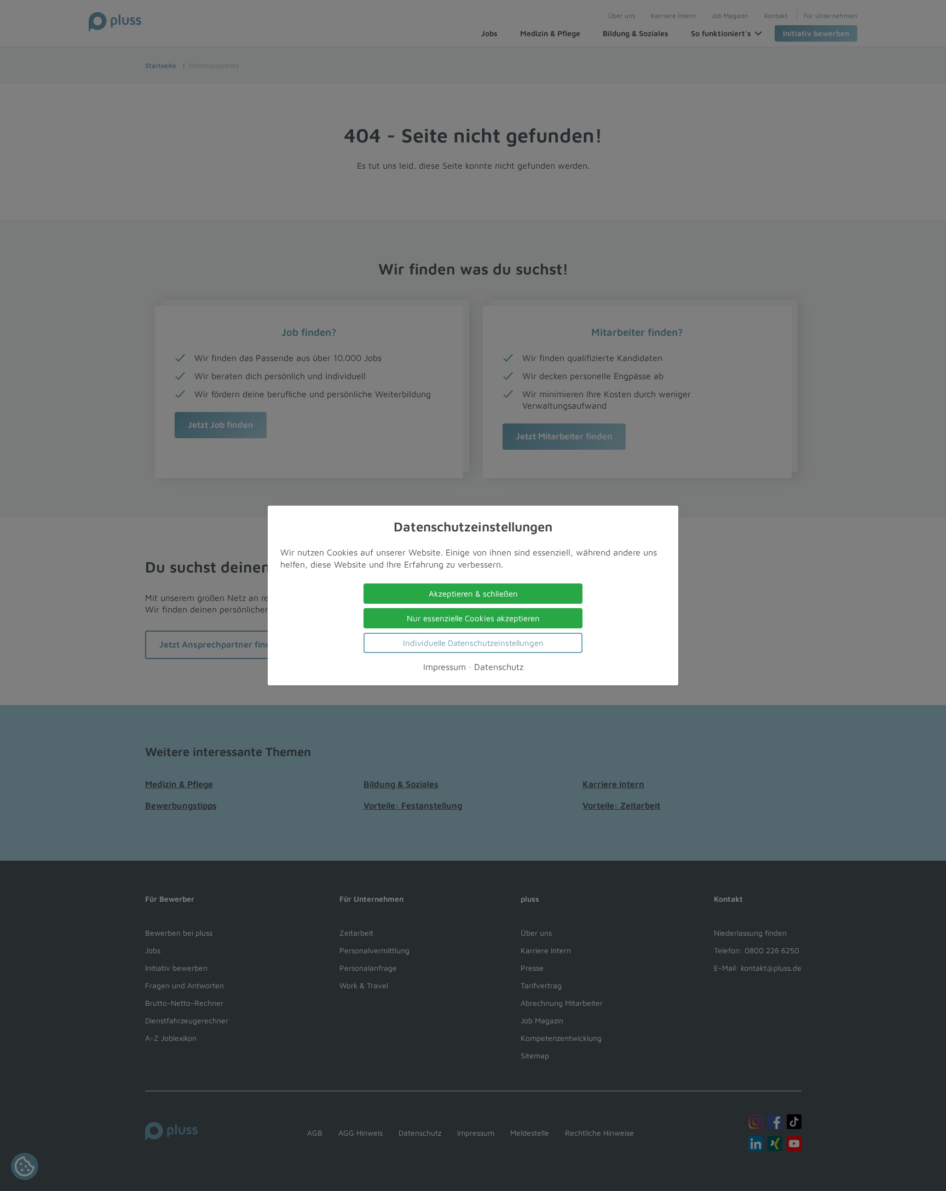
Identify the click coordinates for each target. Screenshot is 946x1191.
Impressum (444, 667)
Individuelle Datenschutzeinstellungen (473, 643)
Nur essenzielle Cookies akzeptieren (473, 618)
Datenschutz (498, 667)
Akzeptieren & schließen (473, 593)
